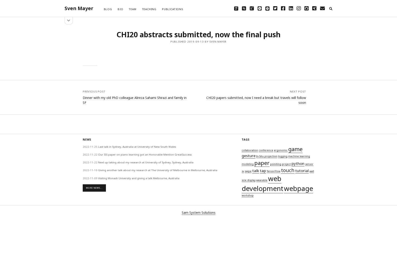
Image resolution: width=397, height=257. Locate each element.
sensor (309, 164)
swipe (248, 171)
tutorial (302, 170)
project (286, 164)
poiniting (275, 164)
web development (262, 183)
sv (243, 171)
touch (288, 170)
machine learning (299, 156)
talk (255, 170)
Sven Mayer (79, 8)
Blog (108, 9)
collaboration (250, 150)
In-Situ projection (266, 156)
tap (263, 170)
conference (266, 150)
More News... (94, 187)
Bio (120, 9)
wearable (261, 180)
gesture (248, 155)
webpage (298, 188)
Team (132, 9)
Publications (172, 9)
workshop (248, 195)
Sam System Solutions (199, 212)
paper (261, 163)
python (298, 163)
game (295, 149)
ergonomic (281, 150)
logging (282, 156)
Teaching (149, 9)
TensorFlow (273, 171)
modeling (248, 164)
